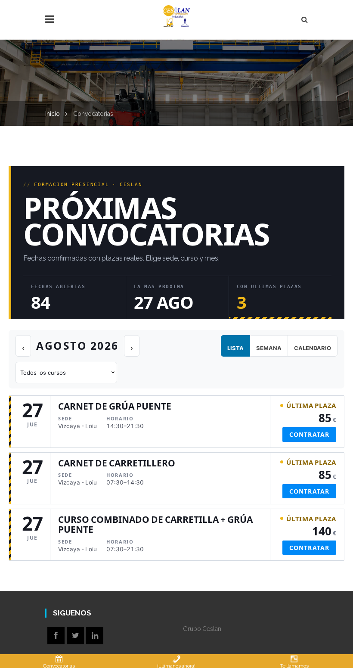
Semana (269, 348)
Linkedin (94, 635)
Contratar (309, 434)
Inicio (52, 113)
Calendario (312, 348)
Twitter (75, 635)
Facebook (56, 635)
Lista (235, 348)
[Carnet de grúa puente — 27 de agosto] (176, 421)
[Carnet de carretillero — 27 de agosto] (176, 478)
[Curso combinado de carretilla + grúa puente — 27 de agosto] (176, 534)
